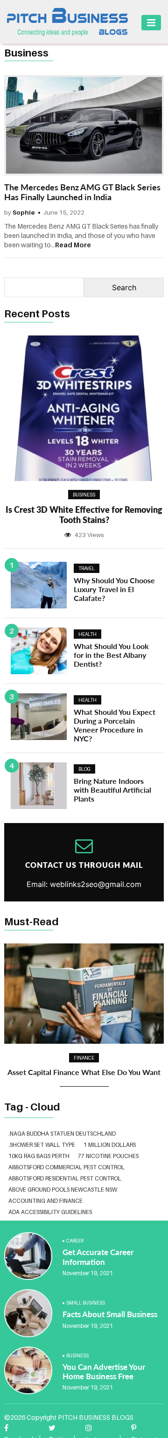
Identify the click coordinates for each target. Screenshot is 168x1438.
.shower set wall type (41, 1144)
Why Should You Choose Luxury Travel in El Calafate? (114, 589)
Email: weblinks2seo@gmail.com (84, 884)
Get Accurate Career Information (98, 1256)
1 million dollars (110, 1144)
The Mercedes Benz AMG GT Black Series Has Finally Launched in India (82, 192)
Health (87, 634)
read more (73, 245)
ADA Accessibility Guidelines (50, 1211)
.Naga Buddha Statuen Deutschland (62, 1133)
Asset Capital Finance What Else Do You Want (84, 1072)
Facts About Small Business (110, 1314)
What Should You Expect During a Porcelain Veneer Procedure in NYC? (114, 725)
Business (84, 494)
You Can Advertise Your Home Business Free (104, 1371)
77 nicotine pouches (108, 1155)
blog (84, 769)
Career (75, 1240)
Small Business (85, 1302)
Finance (84, 1058)
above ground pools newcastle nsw (62, 1189)
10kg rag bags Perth (39, 1155)
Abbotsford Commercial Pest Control (66, 1167)
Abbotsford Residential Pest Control (64, 1178)
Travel (86, 568)
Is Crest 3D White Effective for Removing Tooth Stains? (84, 514)
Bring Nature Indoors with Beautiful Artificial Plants (112, 789)
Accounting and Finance (45, 1200)
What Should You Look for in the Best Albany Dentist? (111, 655)
